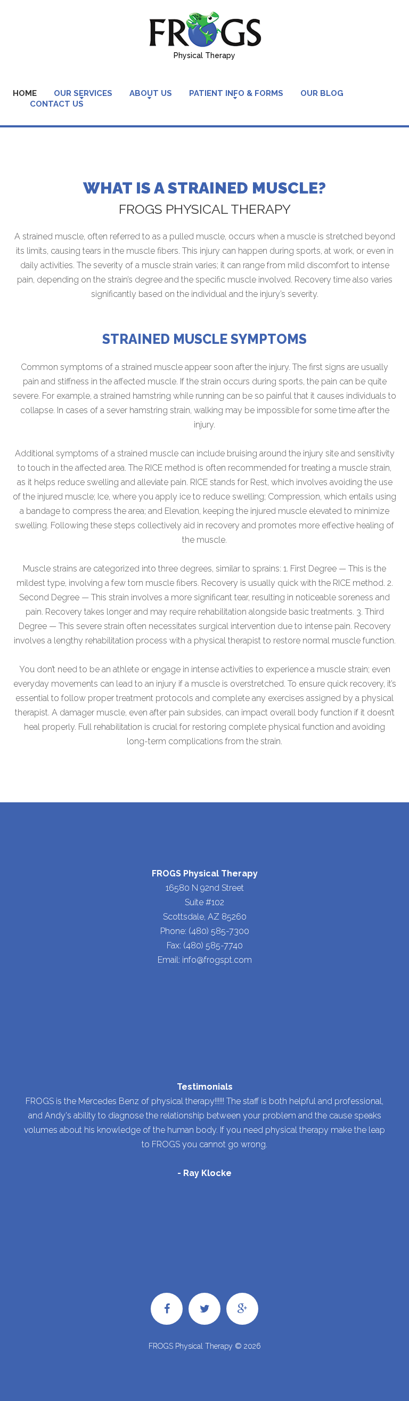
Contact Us (57, 104)
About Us (150, 93)
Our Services (83, 93)
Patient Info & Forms (236, 93)
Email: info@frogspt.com (205, 960)
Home (25, 93)
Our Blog (321, 93)
